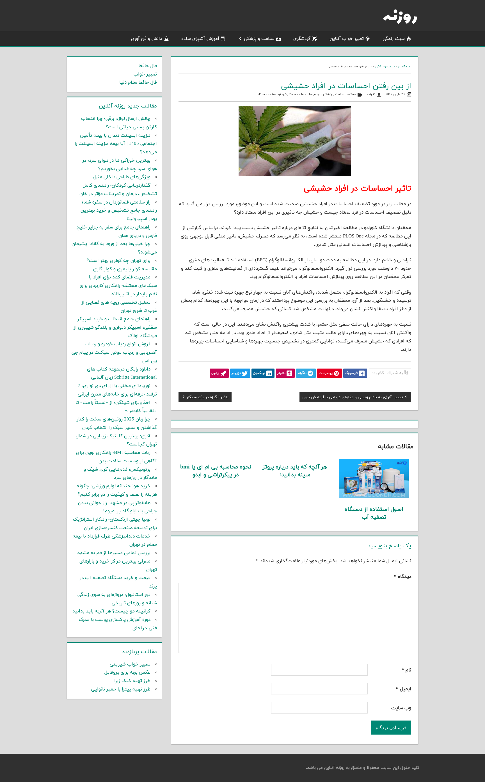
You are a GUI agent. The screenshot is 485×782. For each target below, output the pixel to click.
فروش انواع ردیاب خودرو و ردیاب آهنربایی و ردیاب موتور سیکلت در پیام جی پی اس (114, 352)
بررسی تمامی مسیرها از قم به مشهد (113, 553)
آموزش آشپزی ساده (200, 39)
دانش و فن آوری (146, 39)
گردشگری (302, 39)
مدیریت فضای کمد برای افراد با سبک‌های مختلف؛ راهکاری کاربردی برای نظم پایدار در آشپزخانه (118, 286)
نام (406, 670)
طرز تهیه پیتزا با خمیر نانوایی (120, 689)
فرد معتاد (275, 94)
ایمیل (403, 689)
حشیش (288, 94)
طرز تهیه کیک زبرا (132, 681)
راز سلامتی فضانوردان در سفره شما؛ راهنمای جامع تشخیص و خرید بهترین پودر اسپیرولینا (119, 211)
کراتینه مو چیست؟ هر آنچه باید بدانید (111, 611)
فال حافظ (148, 66)
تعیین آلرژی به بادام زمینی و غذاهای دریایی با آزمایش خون (353, 398)
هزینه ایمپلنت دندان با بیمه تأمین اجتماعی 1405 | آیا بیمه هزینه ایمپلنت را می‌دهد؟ (116, 144)
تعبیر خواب (145, 74)
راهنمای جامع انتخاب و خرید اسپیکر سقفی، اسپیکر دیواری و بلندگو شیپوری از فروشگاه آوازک (115, 327)
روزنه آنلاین (404, 67)
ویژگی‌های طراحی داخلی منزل (121, 177)
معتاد (261, 94)
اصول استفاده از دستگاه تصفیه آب (374, 513)
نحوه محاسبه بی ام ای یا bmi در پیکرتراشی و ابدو (215, 471)
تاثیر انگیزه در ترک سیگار (207, 398)
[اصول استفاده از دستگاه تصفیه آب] (374, 497)
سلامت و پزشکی (259, 39)
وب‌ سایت (401, 708)
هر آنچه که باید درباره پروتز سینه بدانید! (295, 471)
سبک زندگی (394, 39)
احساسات (301, 94)
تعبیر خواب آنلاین (347, 39)
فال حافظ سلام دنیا (138, 82)
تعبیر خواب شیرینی (130, 664)
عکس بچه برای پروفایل (127, 672)
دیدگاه (402, 576)
